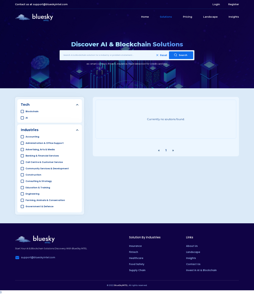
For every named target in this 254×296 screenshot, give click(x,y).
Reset (163, 55)
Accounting (32, 136)
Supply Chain (137, 270)
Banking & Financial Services (42, 155)
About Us (192, 246)
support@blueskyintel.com (50, 4)
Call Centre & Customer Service (44, 162)
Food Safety (136, 264)
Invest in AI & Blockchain (201, 270)
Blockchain (32, 111)
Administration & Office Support (45, 143)
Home (145, 16)
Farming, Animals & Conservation (45, 200)
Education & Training (38, 187)
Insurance (135, 246)
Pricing (187, 16)
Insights (234, 16)
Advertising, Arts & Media (40, 149)
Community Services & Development (47, 168)
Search (183, 55)
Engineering (32, 193)
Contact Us (193, 264)
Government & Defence (39, 206)
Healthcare (136, 258)
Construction (33, 174)
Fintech (133, 252)
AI (27, 117)
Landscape (210, 16)
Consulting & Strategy (39, 181)
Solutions (166, 16)
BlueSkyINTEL (121, 285)
